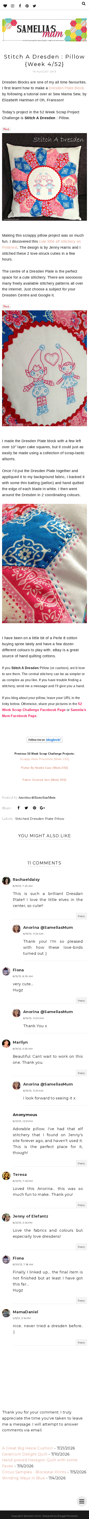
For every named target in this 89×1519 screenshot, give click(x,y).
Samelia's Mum (32, 1515)
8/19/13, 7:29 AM (23, 885)
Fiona (18, 970)
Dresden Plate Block (66, 88)
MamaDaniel (25, 1312)
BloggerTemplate (67, 1515)
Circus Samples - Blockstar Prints (34, 1472)
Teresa (20, 1174)
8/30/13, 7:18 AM (23, 1264)
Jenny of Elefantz (30, 1216)
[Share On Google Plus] (42, 808)
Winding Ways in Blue (23, 1478)
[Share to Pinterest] (34, 808)
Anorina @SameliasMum (48, 927)
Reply (81, 916)
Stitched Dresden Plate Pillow (39, 819)
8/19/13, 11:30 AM (33, 1018)
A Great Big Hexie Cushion (27, 1448)
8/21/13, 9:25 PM (22, 1222)
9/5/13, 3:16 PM (22, 1318)
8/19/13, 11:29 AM (33, 933)
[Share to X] (26, 808)
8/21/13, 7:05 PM (23, 1180)
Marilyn (20, 1042)
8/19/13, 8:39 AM (23, 976)
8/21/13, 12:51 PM (23, 1121)
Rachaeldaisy (26, 879)
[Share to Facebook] (18, 808)
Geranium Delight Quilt (24, 1454)
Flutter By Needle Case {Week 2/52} (44, 767)
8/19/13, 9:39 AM (23, 1048)
